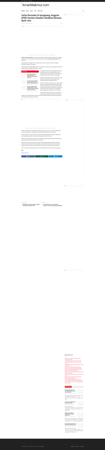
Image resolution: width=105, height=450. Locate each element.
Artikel (31, 10)
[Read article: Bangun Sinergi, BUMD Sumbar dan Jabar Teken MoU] (80, 403)
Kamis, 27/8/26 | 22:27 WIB (31, 84)
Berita (27, 10)
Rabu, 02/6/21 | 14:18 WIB (69, 426)
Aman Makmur (73, 446)
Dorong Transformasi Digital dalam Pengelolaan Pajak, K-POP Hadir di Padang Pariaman (32, 81)
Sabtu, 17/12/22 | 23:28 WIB (69, 393)
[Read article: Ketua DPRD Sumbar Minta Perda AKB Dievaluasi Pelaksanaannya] (80, 425)
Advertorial (40, 10)
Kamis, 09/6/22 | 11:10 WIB (69, 404)
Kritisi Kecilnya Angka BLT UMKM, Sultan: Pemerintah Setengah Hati (69, 414)
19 (74, 426)
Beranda (23, 10)
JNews (25, 446)
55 (75, 393)
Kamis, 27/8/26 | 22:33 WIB (31, 78)
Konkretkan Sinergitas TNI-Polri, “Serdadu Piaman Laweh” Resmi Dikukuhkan (70, 391)
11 (74, 404)
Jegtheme (42, 446)
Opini (35, 10)
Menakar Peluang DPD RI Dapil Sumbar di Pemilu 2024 (74, 374)
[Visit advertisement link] (41, 179)
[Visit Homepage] (35, 5)
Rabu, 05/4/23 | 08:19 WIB (25, 23)
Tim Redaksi (82, 446)
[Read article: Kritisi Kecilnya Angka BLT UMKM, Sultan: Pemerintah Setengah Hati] (80, 414)
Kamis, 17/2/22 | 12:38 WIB (69, 416)
